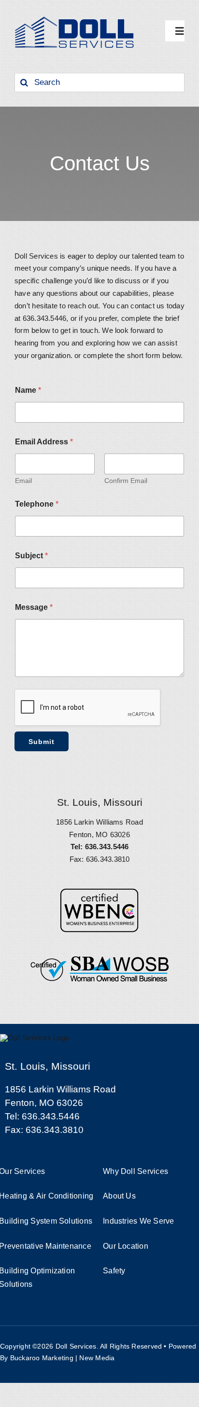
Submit (41, 741)
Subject (31, 556)
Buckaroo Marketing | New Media (62, 1358)
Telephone (36, 504)
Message (34, 607)
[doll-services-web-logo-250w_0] (74, 18)
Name (28, 390)
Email (23, 480)
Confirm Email (125, 480)
